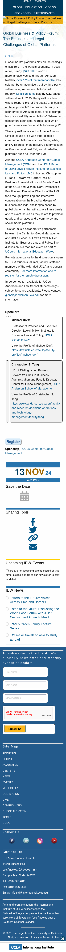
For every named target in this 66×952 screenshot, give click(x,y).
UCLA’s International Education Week (29, 251)
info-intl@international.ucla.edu (29, 892)
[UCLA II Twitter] (26, 840)
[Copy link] (33, 538)
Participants (44, 13)
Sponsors (22, 13)
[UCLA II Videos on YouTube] (54, 840)
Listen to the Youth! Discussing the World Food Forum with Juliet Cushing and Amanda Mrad (34, 613)
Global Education (27, 7)
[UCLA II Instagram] (40, 840)
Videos (50, 7)
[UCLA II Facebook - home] (12, 840)
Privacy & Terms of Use (44, 937)
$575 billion (30, 71)
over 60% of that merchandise (35, 80)
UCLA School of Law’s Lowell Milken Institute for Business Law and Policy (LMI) (33, 168)
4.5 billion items (25, 94)
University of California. (49, 933)
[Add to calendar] (24, 496)
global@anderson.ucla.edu (22, 295)
